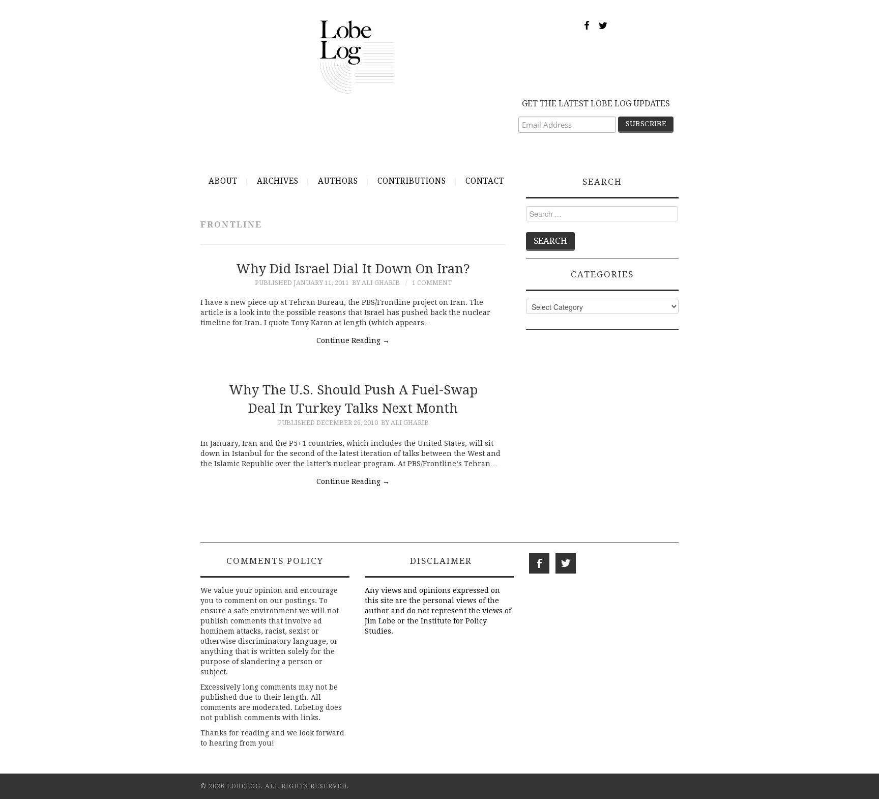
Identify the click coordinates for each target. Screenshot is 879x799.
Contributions (411, 181)
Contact (484, 181)
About (223, 181)
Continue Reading (353, 340)
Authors (338, 181)
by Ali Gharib (376, 283)
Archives (278, 181)
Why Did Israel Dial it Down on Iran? (353, 268)
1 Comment (432, 283)
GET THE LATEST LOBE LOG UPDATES (596, 103)
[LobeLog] (357, 56)
